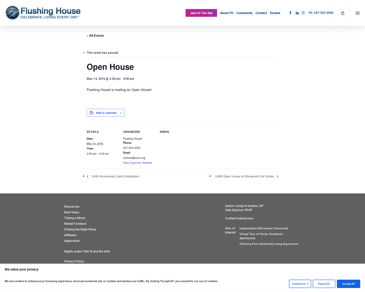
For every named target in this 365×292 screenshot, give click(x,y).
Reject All (324, 283)
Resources (71, 206)
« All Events (95, 35)
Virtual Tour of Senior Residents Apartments (261, 236)
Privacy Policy (74, 261)
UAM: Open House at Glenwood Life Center (245, 176)
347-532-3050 (323, 13)
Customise (298, 283)
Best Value (71, 212)
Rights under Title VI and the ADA (87, 251)
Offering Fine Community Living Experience (269, 244)
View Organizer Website (137, 163)
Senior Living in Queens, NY (244, 206)
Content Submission (239, 218)
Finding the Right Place (80, 229)
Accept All (348, 283)
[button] (357, 13)
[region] (182, 278)
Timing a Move (74, 218)
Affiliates (70, 235)
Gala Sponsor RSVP (238, 210)
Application (72, 241)
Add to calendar (106, 113)
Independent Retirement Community (264, 228)
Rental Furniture (75, 224)
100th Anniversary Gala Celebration (114, 176)
